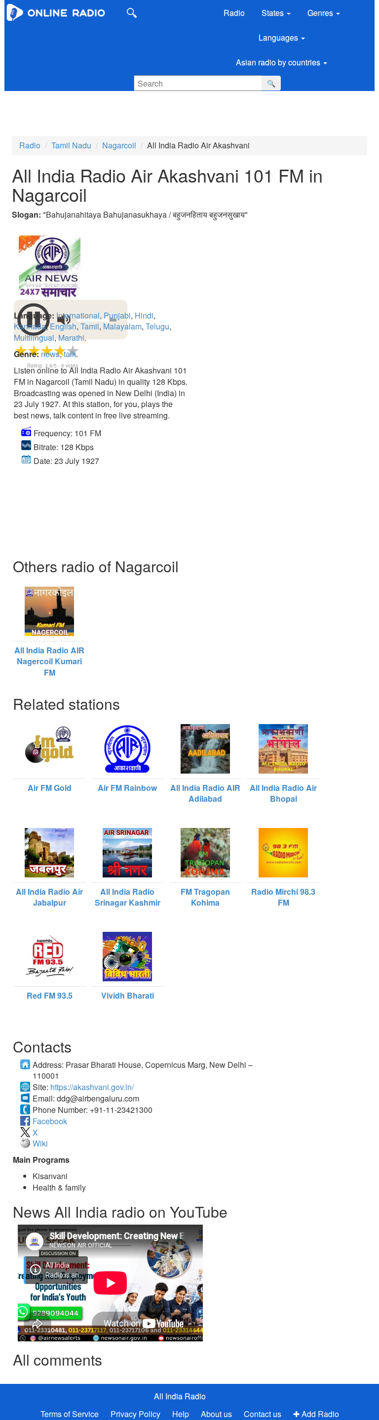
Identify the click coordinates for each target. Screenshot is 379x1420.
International (78, 315)
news (50, 354)
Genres (321, 12)
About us (216, 1414)
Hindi (144, 315)
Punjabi (117, 315)
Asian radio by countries (279, 62)
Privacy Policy (136, 1414)
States (274, 12)
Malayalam (122, 326)
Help (180, 1414)
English (63, 326)
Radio (234, 12)
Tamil (89, 326)
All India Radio (180, 1396)
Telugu (157, 326)
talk (70, 354)
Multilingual (34, 337)
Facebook (50, 1121)
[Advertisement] (74, 108)
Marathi (71, 337)
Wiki (40, 1143)
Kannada (30, 326)
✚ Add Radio (316, 1414)
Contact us (262, 1414)
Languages (279, 37)
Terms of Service (69, 1414)
